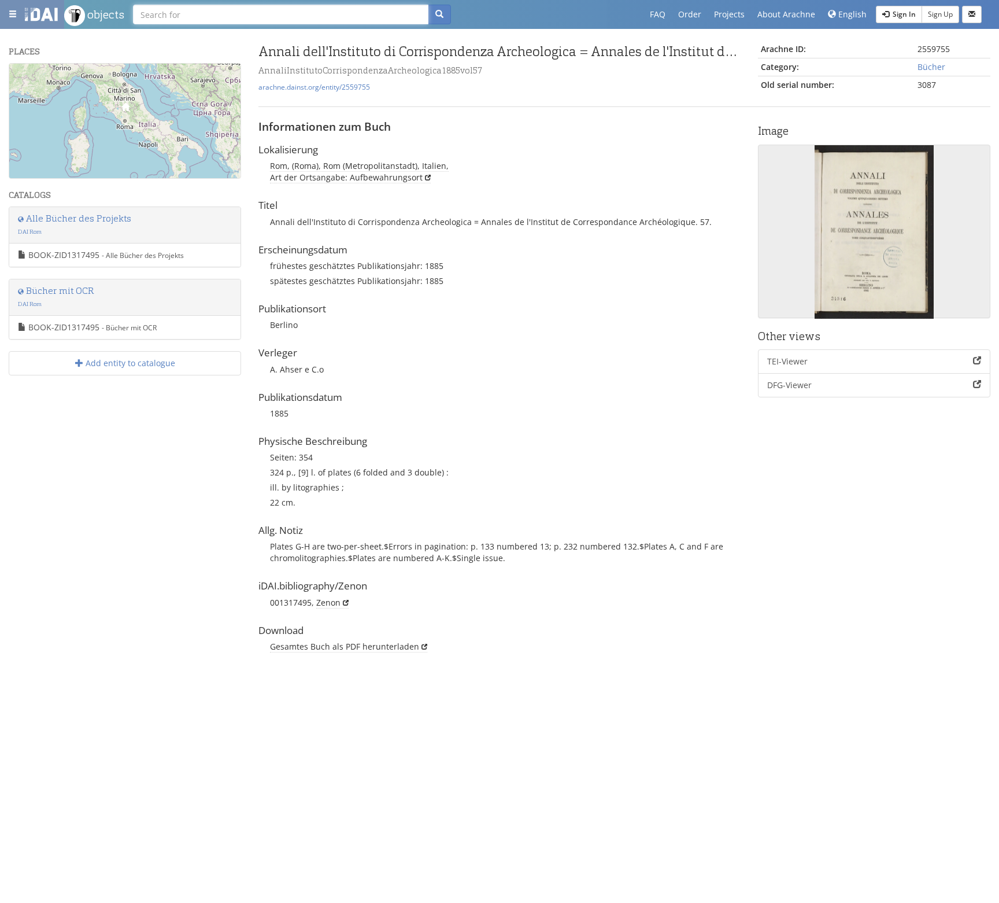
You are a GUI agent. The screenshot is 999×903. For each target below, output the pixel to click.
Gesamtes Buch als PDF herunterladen (344, 646)
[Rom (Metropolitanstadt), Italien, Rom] (125, 110)
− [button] (25, 96)
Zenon (328, 602)
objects (104, 14)
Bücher (931, 66)
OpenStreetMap (213, 173)
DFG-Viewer (789, 384)
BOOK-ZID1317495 (105, 254)
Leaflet (125, 173)
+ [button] (25, 79)
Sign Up (940, 14)
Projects (729, 14)
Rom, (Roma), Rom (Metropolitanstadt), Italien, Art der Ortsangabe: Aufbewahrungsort (359, 171)
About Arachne (786, 14)
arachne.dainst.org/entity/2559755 (314, 86)
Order (689, 14)
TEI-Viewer (787, 361)
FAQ (657, 14)
